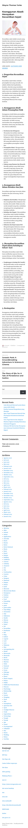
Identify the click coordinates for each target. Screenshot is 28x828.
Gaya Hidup (7, 609)
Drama (6, 584)
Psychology (7, 689)
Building (6, 557)
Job (5, 626)
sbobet (4, 813)
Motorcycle (7, 653)
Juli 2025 (6, 479)
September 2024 (8, 499)
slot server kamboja (8, 788)
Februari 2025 (8, 489)
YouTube (6, 739)
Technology (7, 716)
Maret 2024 (7, 512)
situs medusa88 (6, 801)
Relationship (7, 691)
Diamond (6, 580)
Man (5, 647)
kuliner (6, 636)
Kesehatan (7, 630)
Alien (5, 530)
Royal (5, 693)
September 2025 (8, 477)
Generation (7, 611)
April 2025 (7, 485)
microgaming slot (9, 649)
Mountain (7, 655)
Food (5, 599)
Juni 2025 (6, 481)
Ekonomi (6, 588)
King (5, 634)
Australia (6, 538)
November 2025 (8, 472)
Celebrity (6, 563)
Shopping (6, 697)
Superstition (7, 714)
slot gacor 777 (6, 817)
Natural (6, 668)
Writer (5, 737)
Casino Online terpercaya (9, 763)
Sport (5, 707)
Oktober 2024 (8, 497)
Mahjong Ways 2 (7, 776)
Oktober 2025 (8, 474)
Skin (5, 701)
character (6, 566)
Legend (6, 639)
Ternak (6, 720)
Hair (5, 614)
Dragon (6, 582)
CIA (5, 568)
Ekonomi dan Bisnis (9, 591)
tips (5, 722)
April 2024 (7, 510)
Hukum (6, 622)
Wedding (6, 735)
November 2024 (8, 495)
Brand (5, 553)
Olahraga (6, 672)
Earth (5, 586)
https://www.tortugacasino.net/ (11, 784)
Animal (6, 532)
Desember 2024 (8, 493)
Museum (6, 659)
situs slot (5, 796)
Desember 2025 (8, 470)
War (5, 730)
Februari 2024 (8, 514)
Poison (6, 680)
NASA (5, 664)
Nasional (6, 666)
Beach (5, 540)
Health (6, 618)
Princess (6, 687)
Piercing (6, 674)
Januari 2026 (7, 468)
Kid (5, 632)
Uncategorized (20, 345)
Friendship (7, 601)
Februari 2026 (8, 466)
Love (5, 643)
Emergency (7, 593)
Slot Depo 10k (6, 759)
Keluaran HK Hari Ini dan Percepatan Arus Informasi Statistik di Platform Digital (14, 428)
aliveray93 (6, 345)
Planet (5, 676)
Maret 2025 (7, 487)
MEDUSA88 (5, 809)
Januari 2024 (7, 516)
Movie (5, 657)
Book (5, 551)
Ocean (5, 670)
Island (5, 624)
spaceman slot (8, 705)
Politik (6, 682)
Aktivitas (6, 528)
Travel (5, 724)
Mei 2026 (6, 464)
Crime (5, 576)
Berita (5, 545)
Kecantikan (5, 347)
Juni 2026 (6, 462)
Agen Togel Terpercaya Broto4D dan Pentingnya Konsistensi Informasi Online (14, 415)
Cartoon (6, 561)
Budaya (6, 555)
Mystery (6, 662)
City (5, 570)
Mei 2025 (6, 483)
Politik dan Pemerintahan (11, 684)
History (6, 620)
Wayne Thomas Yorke (12, 5)
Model (5, 651)
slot (3, 792)
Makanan (6, 645)
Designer (6, 578)
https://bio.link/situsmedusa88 (11, 805)
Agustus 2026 (8, 458)
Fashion (6, 595)
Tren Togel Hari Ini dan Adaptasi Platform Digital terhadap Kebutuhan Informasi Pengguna (15, 422)
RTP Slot (4, 755)
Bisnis (5, 549)
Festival (6, 597)
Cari (3, 389)
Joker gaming (6, 771)
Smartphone (7, 703)
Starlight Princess (9, 710)
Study (5, 712)
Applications (7, 536)
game (5, 605)
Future (6, 603)
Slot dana (5, 767)
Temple (6, 718)
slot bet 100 (5, 751)
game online (7, 607)
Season (6, 695)
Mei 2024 (6, 508)
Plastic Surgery (8, 678)
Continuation (8, 572)
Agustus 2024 (8, 502)
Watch (5, 732)
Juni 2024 (6, 506)
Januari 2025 (7, 491)
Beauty (6, 543)
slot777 (4, 780)
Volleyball (6, 728)
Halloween (7, 616)
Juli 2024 (6, 504)
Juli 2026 (6, 460)
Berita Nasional (8, 547)
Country (6, 574)
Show (5, 699)
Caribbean (7, 559)
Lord (5, 641)
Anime (6, 534)
